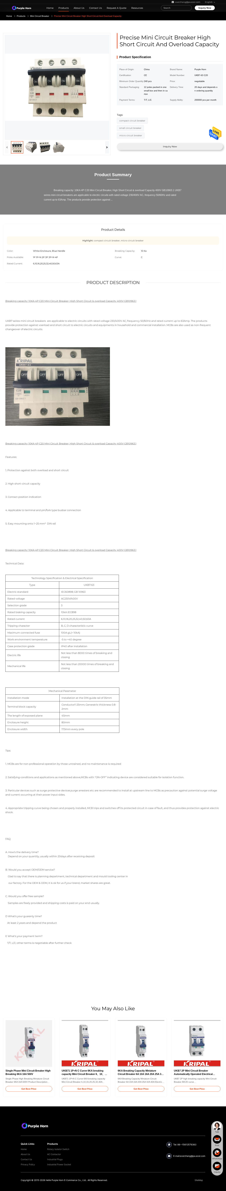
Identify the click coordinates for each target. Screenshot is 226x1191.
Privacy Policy (28, 1164)
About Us (79, 7)
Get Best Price (28, 1089)
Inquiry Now (204, 8)
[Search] (189, 7)
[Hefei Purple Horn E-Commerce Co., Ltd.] (35, 1126)
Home (50, 7)
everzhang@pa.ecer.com (192, 1156)
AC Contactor (54, 1154)
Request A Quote (116, 7)
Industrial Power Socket (59, 1164)
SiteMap (199, 1180)
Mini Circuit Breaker (39, 16)
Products (63, 7)
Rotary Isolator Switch (58, 1149)
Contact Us (95, 7)
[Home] (21, 8)
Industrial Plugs (55, 1159)
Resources (137, 7)
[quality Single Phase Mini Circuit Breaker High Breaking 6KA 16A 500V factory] (29, 1043)
